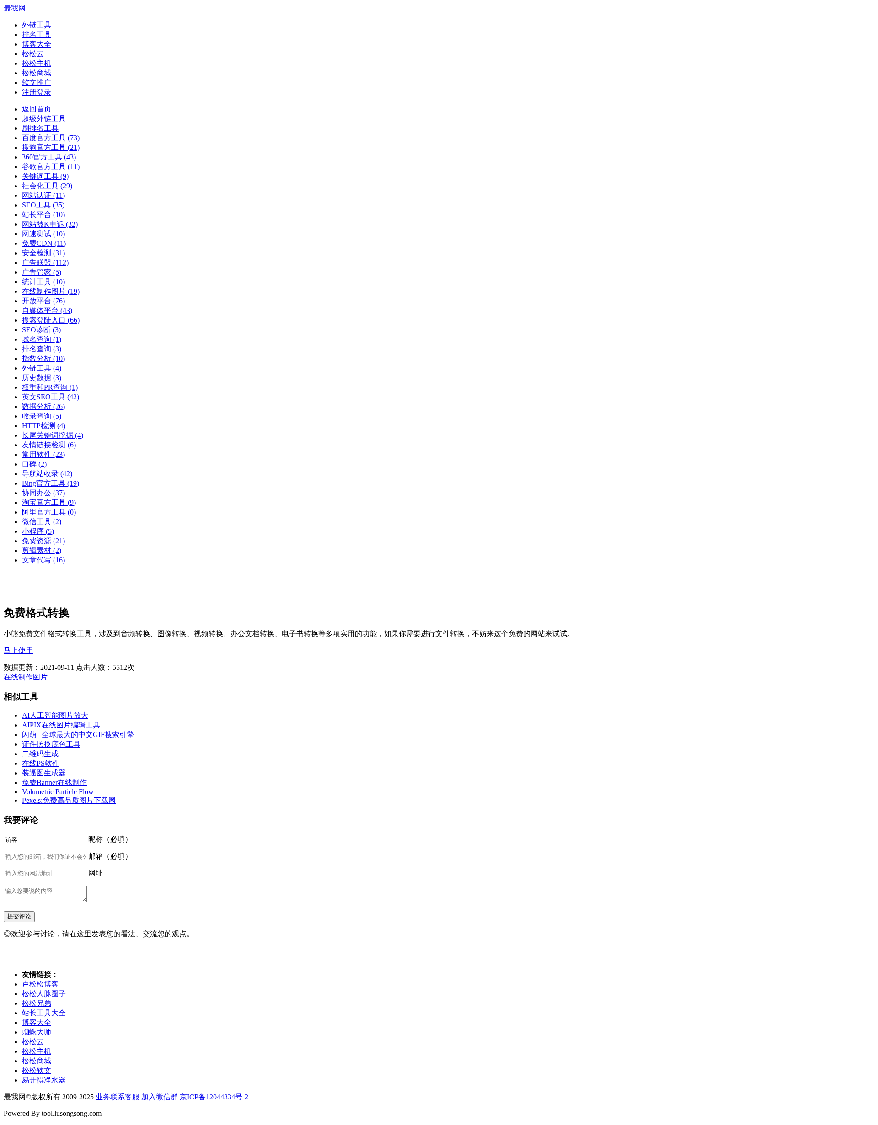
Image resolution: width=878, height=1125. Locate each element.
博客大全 (36, 44)
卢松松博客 (40, 984)
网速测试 (43, 234)
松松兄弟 (36, 1003)
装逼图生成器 (44, 773)
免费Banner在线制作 (54, 782)
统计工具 (43, 282)
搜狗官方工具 (51, 147)
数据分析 (43, 406)
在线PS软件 (40, 763)
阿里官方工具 (49, 512)
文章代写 (43, 560)
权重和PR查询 (50, 387)
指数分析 (43, 358)
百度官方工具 (51, 138)
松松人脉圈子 (44, 994)
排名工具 (36, 34)
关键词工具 (45, 176)
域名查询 (41, 339)
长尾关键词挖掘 (52, 435)
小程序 (38, 531)
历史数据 (41, 378)
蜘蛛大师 (36, 1032)
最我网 (15, 8)
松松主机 (36, 63)
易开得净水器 (44, 1080)
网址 (95, 873)
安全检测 (43, 253)
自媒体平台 (47, 310)
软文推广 (36, 82)
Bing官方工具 (50, 483)
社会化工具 (47, 186)
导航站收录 (47, 474)
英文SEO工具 (50, 397)
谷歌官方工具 (51, 166)
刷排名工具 (40, 128)
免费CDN (44, 243)
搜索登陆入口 (51, 320)
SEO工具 (43, 205)
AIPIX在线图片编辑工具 (61, 725)
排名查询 (41, 349)
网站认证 (43, 195)
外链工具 (36, 25)
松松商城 (36, 73)
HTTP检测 (43, 426)
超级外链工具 (44, 118)
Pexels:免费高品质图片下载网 (69, 800)
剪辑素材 (41, 550)
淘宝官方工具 (49, 502)
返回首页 (36, 109)
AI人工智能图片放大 (55, 715)
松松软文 (36, 1070)
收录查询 (41, 416)
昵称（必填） (110, 839)
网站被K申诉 (50, 224)
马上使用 (18, 650)
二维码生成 (40, 754)
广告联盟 (45, 262)
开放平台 (43, 301)
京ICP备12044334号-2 (214, 1097)
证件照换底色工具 (51, 744)
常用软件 (43, 454)
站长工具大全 (44, 1013)
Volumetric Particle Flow (58, 792)
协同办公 (43, 493)
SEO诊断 (41, 330)
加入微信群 (159, 1097)
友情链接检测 (49, 445)
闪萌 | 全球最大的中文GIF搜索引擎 (78, 734)
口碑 (34, 464)
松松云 (33, 54)
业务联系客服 (117, 1097)
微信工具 (41, 521)
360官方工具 (49, 157)
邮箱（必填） (110, 856)
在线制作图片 (51, 291)
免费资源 (43, 541)
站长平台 (43, 214)
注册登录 (36, 92)
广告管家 (41, 272)
